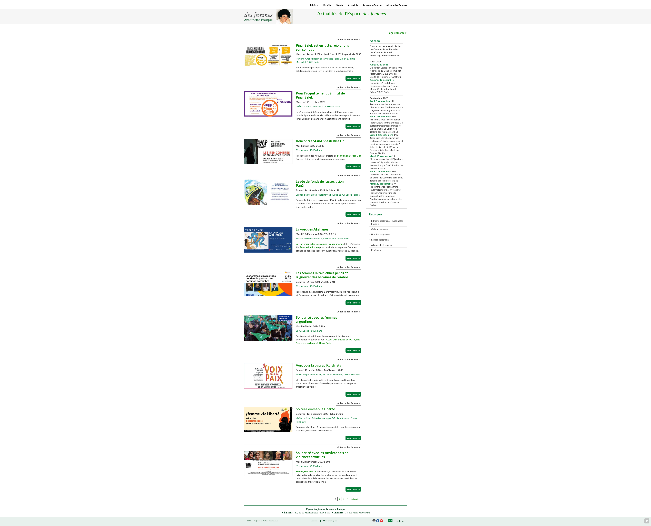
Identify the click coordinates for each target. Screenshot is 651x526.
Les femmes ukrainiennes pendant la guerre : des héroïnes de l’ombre (322, 275)
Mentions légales (330, 521)
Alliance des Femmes (396, 5)
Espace (380, 239)
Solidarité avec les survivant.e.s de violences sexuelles (322, 455)
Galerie (339, 5)
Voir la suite (353, 78)
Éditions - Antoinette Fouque (387, 222)
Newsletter (399, 521)
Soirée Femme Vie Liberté (315, 409)
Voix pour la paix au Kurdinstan (319, 365)
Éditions (314, 5)
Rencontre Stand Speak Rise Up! (321, 141)
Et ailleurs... (376, 250)
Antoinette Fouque (372, 5)
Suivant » (355, 499)
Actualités (353, 5)
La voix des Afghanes (312, 229)
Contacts (314, 521)
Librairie (327, 5)
